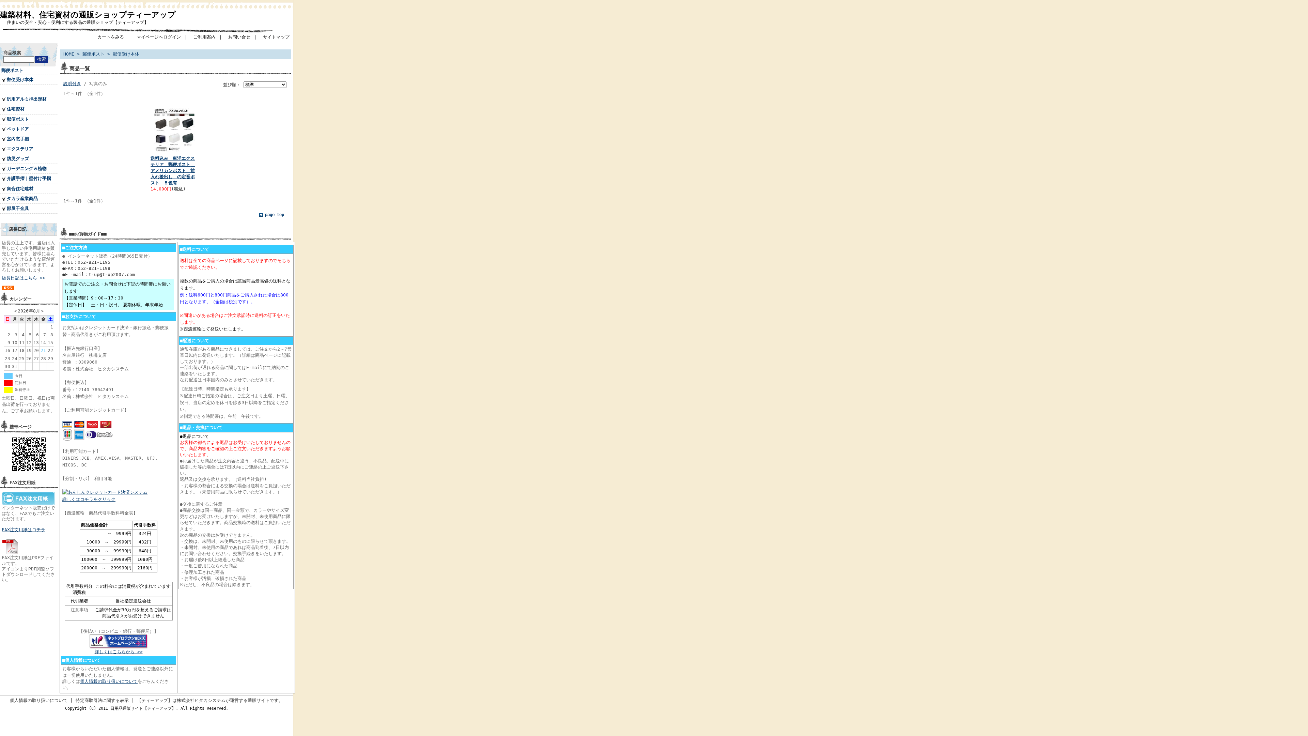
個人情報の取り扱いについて (109, 681)
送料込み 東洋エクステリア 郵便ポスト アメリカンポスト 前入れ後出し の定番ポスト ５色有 (173, 171)
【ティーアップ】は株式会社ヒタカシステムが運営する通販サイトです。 (210, 700)
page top (274, 214)
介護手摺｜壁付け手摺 (29, 178)
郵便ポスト (12, 70)
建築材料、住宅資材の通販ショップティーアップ (88, 14)
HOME (68, 54)
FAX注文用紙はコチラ (23, 529)
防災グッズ (18, 158)
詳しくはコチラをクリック (88, 499)
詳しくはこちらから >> (119, 651)
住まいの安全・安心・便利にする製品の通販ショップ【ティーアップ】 (78, 22)
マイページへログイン (159, 37)
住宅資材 (16, 108)
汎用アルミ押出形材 (27, 99)
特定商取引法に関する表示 (102, 700)
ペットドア (18, 129)
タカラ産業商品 (22, 198)
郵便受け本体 (20, 79)
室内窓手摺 (18, 138)
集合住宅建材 (20, 188)
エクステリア (20, 148)
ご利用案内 (204, 37)
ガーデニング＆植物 (27, 168)
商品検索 (12, 52)
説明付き (72, 83)
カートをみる (110, 37)
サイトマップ (276, 37)
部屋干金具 (18, 208)
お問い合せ (239, 37)
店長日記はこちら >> (23, 277)
